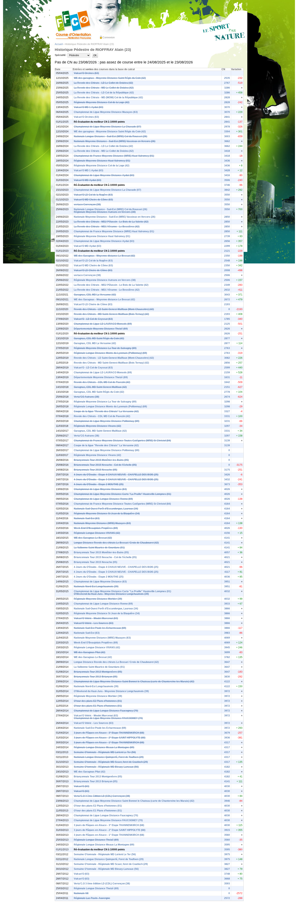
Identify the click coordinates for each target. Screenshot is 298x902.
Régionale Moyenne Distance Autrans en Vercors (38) (105, 212)
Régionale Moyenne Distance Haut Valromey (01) (102, 160)
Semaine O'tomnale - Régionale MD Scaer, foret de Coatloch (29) (111, 762)
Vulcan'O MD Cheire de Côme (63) (93, 199)
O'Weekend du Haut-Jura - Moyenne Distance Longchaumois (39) (111, 594)
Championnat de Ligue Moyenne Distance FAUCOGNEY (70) (108, 718)
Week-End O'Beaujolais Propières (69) (96, 528)
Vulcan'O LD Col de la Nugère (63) (93, 194)
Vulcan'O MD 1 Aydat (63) (88, 107)
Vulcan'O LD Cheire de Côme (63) (93, 270)
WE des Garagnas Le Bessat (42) (93, 537)
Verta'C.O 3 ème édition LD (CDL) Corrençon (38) (102, 796)
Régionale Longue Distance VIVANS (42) (97, 533)
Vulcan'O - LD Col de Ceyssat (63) (93, 319)
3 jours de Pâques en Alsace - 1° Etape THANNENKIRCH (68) (109, 742)
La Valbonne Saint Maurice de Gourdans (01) (99, 547)
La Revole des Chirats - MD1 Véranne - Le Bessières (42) (106, 226)
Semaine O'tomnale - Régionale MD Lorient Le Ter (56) (105, 752)
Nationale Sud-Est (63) (87, 518)
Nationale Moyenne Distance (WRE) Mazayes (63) (102, 523)
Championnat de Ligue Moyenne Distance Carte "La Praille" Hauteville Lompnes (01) (122, 494)
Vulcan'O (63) (81, 786)
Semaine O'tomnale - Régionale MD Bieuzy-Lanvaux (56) (106, 766)
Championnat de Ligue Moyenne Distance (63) (100, 489)
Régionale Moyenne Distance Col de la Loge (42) (101, 102)
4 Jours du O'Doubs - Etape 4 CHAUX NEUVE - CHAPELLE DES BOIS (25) (116, 474)
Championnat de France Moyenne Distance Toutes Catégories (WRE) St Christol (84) (122, 440)
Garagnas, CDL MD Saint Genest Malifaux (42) (100, 387)
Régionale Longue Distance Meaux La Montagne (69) (104, 747)
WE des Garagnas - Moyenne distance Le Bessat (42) (104, 255)
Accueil (59, 44)
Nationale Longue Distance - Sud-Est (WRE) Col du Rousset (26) (110, 136)
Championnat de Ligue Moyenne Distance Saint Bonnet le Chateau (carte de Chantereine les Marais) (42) (134, 681)
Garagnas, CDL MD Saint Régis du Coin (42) (99, 338)
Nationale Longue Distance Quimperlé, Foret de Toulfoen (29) (109, 757)
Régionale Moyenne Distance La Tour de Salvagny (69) (105, 348)
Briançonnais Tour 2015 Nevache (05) (95, 469)
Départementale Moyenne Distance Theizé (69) (101, 328)
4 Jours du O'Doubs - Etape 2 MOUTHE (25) (98, 484)
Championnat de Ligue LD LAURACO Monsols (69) (103, 323)
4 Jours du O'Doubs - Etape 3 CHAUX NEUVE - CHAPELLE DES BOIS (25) (116, 479)
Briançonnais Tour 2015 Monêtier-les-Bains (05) (101, 460)
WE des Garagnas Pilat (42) (89, 652)
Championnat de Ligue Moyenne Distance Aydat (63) (104, 175)
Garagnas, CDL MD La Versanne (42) (95, 294)
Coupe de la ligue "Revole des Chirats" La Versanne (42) (106, 411)
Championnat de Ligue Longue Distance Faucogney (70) (106, 710)
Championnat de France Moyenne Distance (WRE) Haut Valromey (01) (114, 155)
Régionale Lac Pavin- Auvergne (92, 898)
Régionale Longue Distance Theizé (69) (96, 839)
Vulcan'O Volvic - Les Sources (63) (93, 623)
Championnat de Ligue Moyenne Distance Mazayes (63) (106, 112)
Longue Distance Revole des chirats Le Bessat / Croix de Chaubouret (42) (116, 542)
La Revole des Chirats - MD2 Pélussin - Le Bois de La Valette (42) (111, 221)
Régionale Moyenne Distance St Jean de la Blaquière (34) (107, 513)
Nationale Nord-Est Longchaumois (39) (96, 586)
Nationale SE (81, 893)
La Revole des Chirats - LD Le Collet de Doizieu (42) (103, 82)
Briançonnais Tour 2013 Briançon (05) (95, 676)
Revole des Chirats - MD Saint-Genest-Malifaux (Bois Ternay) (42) (111, 314)
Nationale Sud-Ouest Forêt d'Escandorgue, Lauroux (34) (106, 508)
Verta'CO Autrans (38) (86, 396)
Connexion (109, 37)
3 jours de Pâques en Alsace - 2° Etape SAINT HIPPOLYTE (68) (109, 737)
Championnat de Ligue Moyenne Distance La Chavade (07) (107, 126)
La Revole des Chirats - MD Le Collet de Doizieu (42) (104, 87)
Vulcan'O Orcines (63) (86, 73)
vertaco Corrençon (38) (87, 204)
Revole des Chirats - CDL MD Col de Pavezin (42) (102, 382)
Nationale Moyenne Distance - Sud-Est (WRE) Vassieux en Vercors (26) (114, 141)
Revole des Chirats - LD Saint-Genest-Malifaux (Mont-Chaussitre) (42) (114, 309)
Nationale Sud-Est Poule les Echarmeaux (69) (100, 628)
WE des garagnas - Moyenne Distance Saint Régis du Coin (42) (110, 78)
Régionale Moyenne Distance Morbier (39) (98, 598)
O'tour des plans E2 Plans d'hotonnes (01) (98, 701)
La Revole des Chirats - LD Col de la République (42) (104, 92)
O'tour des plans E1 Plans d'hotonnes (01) (98, 705)
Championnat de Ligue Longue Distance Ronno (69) (103, 499)
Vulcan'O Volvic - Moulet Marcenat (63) (96, 618)
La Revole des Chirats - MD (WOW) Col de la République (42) (108, 97)
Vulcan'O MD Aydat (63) (87, 180)
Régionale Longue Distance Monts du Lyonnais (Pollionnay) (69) (110, 353)
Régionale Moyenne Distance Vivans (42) (97, 426)
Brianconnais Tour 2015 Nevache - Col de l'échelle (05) (105, 464)
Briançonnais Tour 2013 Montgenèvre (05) (98, 671)
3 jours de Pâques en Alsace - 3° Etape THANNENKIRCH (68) (109, 732)
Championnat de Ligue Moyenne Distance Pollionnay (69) (106, 421)
